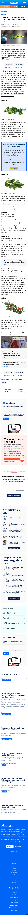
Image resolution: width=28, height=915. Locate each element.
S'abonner (9, 846)
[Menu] (4, 2)
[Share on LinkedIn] (16, 67)
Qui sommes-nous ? (14, 897)
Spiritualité (14, 858)
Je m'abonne (5, 6)
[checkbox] (3, 414)
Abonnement (14, 872)
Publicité (14, 876)
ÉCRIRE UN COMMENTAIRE (14, 495)
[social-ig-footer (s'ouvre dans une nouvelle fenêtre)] (18, 888)
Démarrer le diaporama (18, 338)
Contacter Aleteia (14, 905)
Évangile (7, 618)
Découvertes (14, 860)
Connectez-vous (20, 490)
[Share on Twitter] (18, 67)
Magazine (14, 870)
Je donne (13, 6)
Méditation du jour (11, 623)
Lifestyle (14, 856)
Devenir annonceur (14, 902)
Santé (4, 764)
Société (4, 791)
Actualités (14, 854)
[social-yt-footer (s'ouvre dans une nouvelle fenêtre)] (10, 888)
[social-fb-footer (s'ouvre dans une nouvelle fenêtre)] (12, 888)
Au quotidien (4, 11)
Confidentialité (14, 910)
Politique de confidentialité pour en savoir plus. (13, 415)
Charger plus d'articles (14, 548)
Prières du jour (9, 628)
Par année (14, 882)
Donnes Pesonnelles (14, 907)
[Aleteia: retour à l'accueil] (14, 2)
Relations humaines (7, 739)
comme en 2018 (12, 135)
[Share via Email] (21, 67)
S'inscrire (6, 418)
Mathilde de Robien (5, 26)
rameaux (4, 382)
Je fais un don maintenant (11, 459)
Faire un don (14, 168)
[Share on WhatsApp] (23, 67)
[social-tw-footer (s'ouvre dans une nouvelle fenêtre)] (15, 888)
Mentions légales (14, 900)
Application (14, 868)
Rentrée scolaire (6, 679)
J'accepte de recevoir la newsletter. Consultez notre (14, 415)
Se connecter (18, 846)
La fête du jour (9, 613)
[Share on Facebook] (13, 67)
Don (14, 874)
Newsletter (14, 866)
